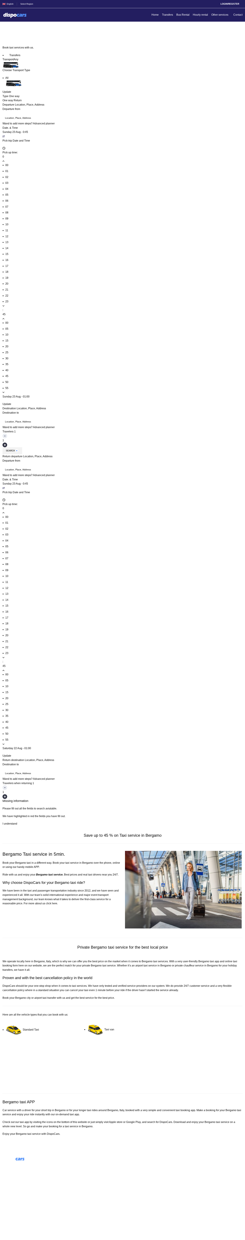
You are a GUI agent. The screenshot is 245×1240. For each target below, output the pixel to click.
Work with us (71, 1176)
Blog (66, 1170)
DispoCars (8, 985)
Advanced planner (44, 123)
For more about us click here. (41, 903)
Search (10, 450)
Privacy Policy (10, 1211)
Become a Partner (74, 1182)
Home (5, 34)
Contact (7, 1198)
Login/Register (229, 4)
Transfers (14, 55)
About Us (69, 1164)
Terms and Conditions (15, 1204)
